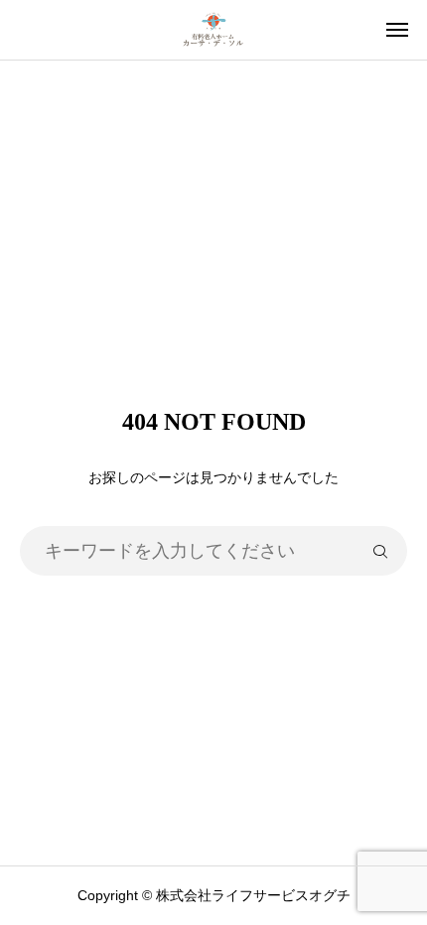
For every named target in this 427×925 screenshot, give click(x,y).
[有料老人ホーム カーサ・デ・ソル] (213, 30)
